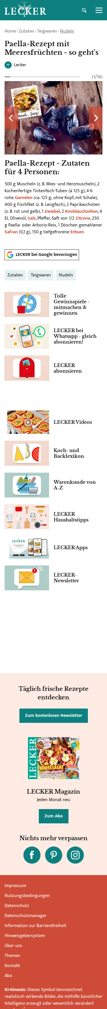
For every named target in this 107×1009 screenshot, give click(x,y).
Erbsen (77, 232)
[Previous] (11, 118)
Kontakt (12, 966)
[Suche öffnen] (84, 10)
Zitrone (83, 218)
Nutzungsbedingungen (27, 896)
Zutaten (26, 31)
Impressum (15, 886)
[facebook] (32, 855)
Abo (8, 976)
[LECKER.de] (25, 10)
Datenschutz (17, 906)
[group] (53, 159)
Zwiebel (52, 211)
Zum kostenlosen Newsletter (53, 715)
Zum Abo (54, 816)
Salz (32, 218)
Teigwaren (47, 31)
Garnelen (24, 198)
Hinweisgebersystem (25, 936)
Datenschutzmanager (26, 916)
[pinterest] (53, 855)
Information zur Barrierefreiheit (35, 926)
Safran (11, 232)
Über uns (13, 946)
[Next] (95, 118)
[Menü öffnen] (99, 10)
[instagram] (75, 855)
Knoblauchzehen (81, 211)
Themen (12, 956)
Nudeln (67, 31)
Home (10, 31)
